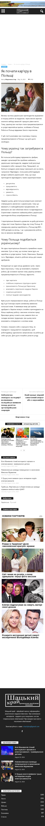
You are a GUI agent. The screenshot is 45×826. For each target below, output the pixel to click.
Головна (3, 64)
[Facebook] (22, 731)
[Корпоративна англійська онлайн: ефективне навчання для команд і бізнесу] (8, 433)
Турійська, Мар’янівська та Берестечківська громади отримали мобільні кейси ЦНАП (20, 488)
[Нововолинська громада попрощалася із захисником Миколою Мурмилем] (7, 765)
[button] (41, 11)
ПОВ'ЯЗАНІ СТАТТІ (13, 424)
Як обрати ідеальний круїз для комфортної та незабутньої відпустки (36, 442)
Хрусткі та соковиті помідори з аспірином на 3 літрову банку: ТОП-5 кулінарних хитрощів (22, 442)
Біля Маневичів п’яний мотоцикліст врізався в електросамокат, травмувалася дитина (18, 463)
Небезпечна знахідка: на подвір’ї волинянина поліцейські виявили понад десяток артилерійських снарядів (11, 402)
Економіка (5, 813)
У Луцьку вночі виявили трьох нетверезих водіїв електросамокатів (18, 479)
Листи (3, 799)
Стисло (3, 817)
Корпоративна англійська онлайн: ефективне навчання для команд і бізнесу (7, 442)
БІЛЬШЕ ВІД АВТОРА (31, 424)
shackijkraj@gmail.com (31, 726)
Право (3, 795)
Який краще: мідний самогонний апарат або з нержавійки (34, 397)
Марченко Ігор (10, 79)
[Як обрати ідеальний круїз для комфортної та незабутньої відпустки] (37, 433)
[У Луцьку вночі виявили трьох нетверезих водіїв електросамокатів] (7, 777)
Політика (4, 809)
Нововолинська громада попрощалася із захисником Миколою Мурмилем (20, 471)
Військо (4, 806)
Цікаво (4, 67)
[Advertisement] (22, 38)
